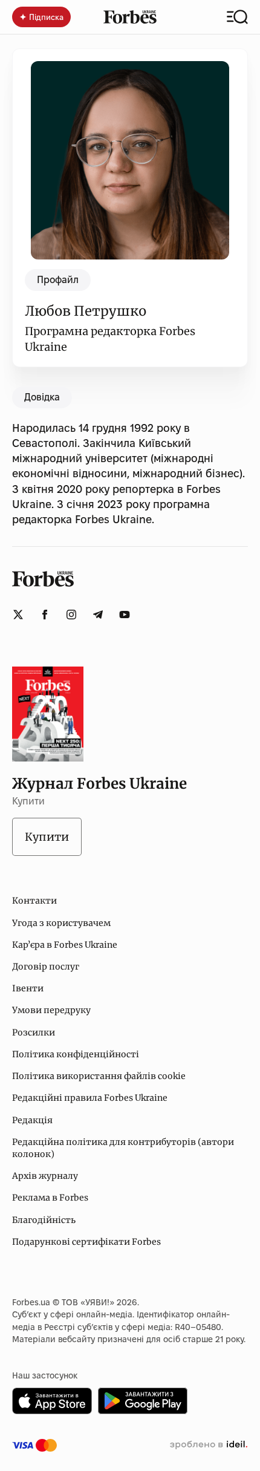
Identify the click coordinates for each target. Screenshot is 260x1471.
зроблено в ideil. (208, 1445)
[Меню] (237, 17)
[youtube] (124, 614)
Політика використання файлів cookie (99, 1076)
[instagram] (71, 614)
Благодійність (44, 1220)
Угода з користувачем (61, 923)
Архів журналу (45, 1175)
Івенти (28, 988)
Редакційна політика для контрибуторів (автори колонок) (123, 1148)
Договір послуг (45, 966)
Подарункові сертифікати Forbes (86, 1241)
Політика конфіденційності (75, 1054)
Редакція (32, 1120)
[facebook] (44, 614)
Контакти (34, 900)
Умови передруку (51, 1010)
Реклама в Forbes (50, 1197)
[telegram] (98, 614)
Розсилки (33, 1032)
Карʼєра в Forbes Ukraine (64, 944)
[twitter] (18, 614)
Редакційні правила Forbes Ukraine (89, 1097)
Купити (47, 837)
